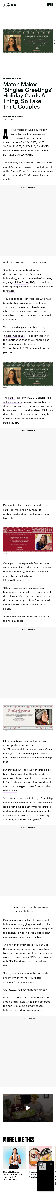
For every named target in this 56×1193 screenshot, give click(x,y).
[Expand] (40, 1164)
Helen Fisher (21, 282)
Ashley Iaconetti (12, 401)
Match (11, 290)
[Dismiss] (51, 1164)
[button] (28, 1107)
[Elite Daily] (9, 5)
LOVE (41, 142)
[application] (28, 1108)
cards (11, 397)
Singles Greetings (14, 335)
